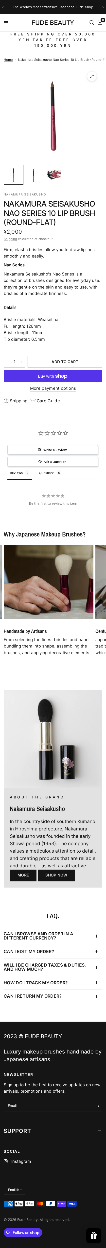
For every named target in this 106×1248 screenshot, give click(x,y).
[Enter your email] (97, 1106)
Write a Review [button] (55, 450)
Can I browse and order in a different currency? (38, 936)
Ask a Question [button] (55, 461)
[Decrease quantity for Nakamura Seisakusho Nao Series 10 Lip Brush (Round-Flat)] (7, 362)
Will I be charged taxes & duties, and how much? (45, 967)
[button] (23, 875)
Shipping (10, 239)
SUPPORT (17, 1131)
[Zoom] (92, 76)
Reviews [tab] (16, 472)
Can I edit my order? (29, 951)
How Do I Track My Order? (36, 982)
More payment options (53, 388)
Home (8, 60)
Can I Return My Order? (33, 996)
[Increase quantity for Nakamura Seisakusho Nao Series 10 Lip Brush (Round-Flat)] (21, 362)
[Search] (92, 22)
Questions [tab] (46, 472)
